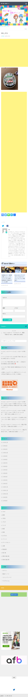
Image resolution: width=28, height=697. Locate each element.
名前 (4, 308)
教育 (3, 528)
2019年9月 (4, 456)
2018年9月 (4, 497)
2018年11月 (5, 490)
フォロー (15, 594)
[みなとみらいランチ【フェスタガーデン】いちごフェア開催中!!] (20, 270)
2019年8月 (4, 459)
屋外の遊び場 (5, 556)
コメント (5, 297)
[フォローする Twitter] (26, 326)
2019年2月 (4, 480)
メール (16, 308)
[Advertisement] (14, 53)
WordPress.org (5, 580)
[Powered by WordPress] (9, 686)
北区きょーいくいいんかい (18, 419)
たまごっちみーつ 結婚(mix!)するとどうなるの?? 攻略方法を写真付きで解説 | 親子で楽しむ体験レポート (13, 405)
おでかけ (4, 535)
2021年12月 (5, 442)
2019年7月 (4, 463)
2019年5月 (4, 470)
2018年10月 (5, 494)
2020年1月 (4, 449)
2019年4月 (4, 473)
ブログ (4, 522)
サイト (4, 313)
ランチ (4, 525)
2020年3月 (4, 446)
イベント (4, 539)
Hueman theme (21, 686)
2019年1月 (4, 483)
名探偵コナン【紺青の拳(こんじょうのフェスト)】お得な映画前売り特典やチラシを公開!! (7, 278)
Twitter (3, 511)
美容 (3, 532)
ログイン (4, 570)
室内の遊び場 (5, 559)
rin (3, 36)
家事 (3, 515)
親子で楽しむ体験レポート (5, 3)
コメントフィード (6, 577)
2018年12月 (5, 487)
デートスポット (6, 542)
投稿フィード (5, 574)
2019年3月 (4, 476)
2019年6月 (4, 466)
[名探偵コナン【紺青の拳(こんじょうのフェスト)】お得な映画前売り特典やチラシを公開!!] (7, 270)
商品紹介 (4, 549)
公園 (3, 546)
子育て (4, 518)
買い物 (4, 552)
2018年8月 (4, 500)
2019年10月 (5, 452)
